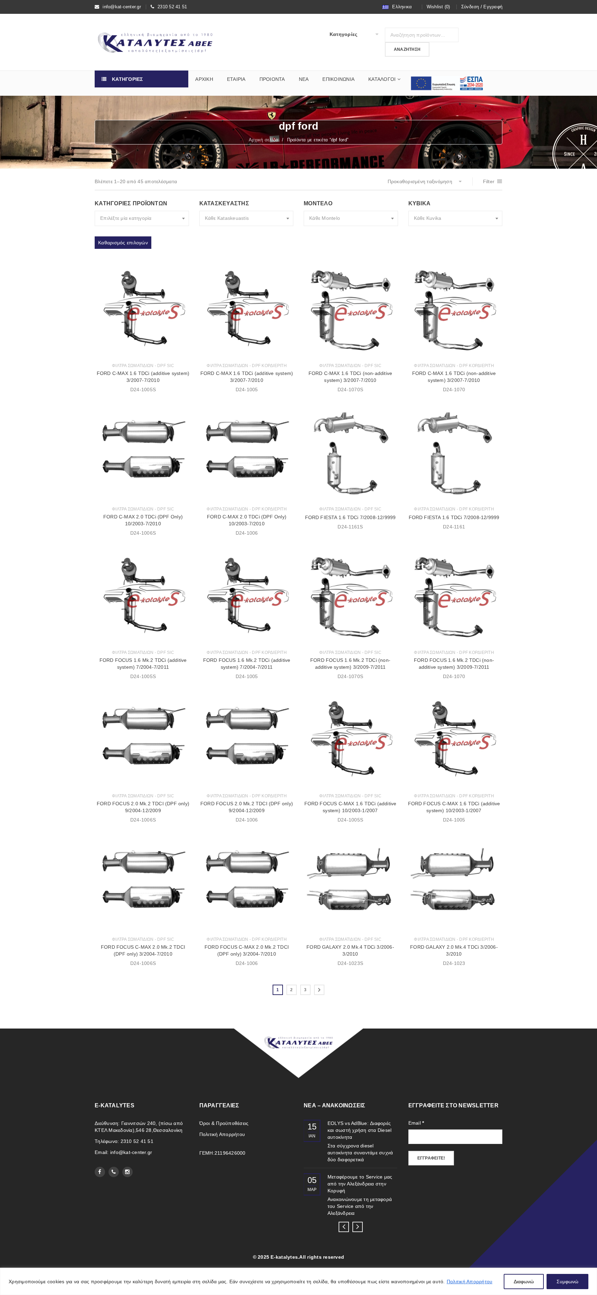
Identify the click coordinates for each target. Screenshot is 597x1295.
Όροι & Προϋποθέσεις (224, 1123)
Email (416, 1123)
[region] (298, 1281)
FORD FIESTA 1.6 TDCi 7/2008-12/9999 (350, 517)
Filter (489, 181)
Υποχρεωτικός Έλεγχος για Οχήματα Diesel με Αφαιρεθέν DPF (360, 1130)
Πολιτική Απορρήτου (470, 1281)
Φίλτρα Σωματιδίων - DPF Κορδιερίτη (247, 365)
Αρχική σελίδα (263, 139)
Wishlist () (438, 6)
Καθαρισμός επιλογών (123, 242)
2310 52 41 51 (172, 6)
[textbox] (142, 218)
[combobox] (142, 218)
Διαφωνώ (524, 1281)
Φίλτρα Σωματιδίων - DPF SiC (143, 365)
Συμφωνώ (567, 1281)
